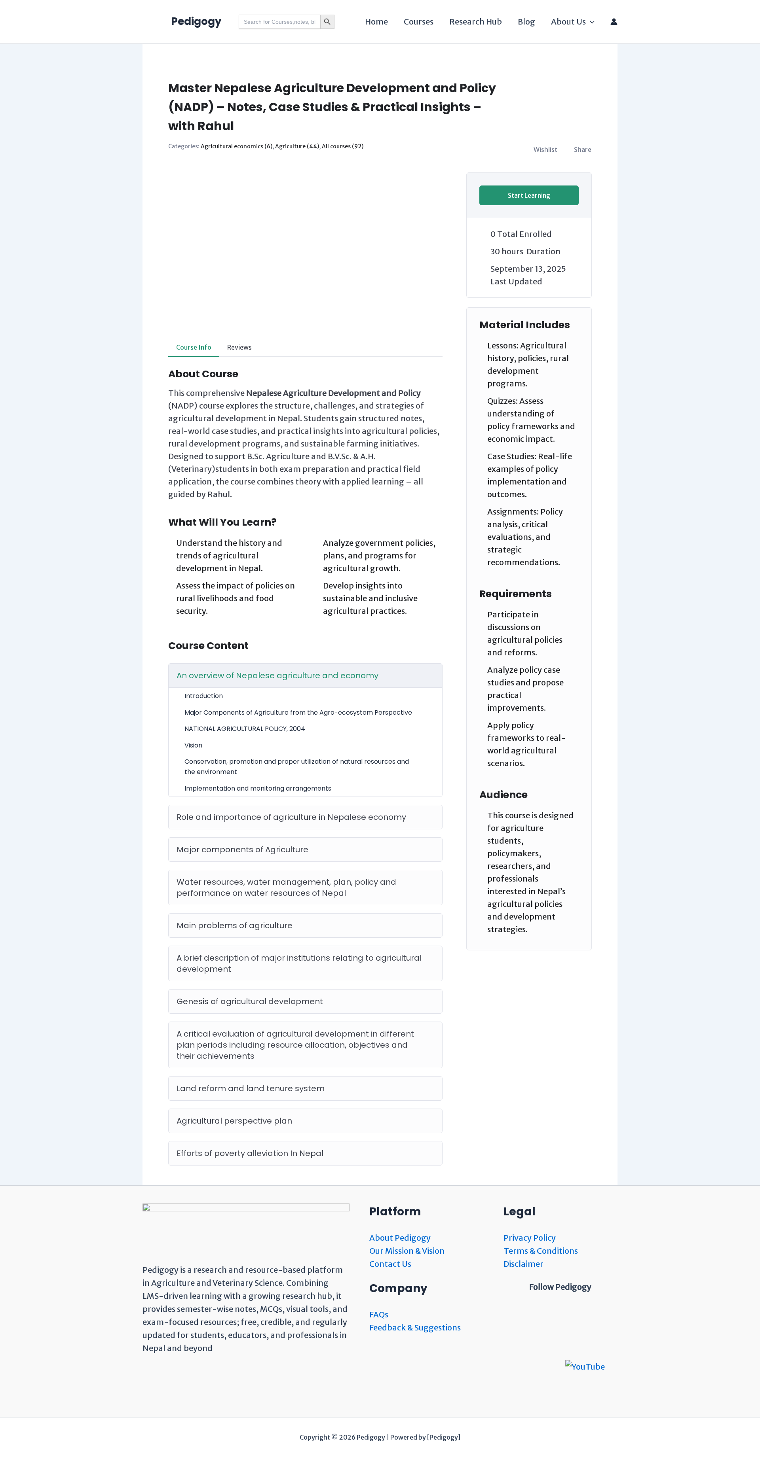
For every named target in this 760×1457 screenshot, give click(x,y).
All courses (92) (342, 146)
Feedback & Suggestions (415, 1327)
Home (376, 21)
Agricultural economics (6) (236, 146)
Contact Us (390, 1264)
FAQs (378, 1314)
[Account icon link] (614, 21)
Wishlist (545, 149)
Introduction (203, 695)
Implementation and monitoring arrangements (257, 788)
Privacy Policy (530, 1238)
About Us (568, 21)
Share (582, 149)
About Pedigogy (400, 1238)
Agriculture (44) (297, 146)
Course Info (193, 347)
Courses (418, 21)
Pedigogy (196, 21)
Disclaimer (523, 1264)
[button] (590, 22)
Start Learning (529, 195)
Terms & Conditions (541, 1251)
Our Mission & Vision (407, 1251)
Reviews (239, 347)
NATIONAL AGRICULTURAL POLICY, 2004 (244, 728)
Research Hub (475, 21)
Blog (526, 21)
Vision (193, 745)
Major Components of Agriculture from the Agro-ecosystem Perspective (298, 712)
